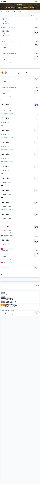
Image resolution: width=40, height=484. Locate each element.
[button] (20, 23)
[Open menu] (2, 1)
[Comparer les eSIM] (33, 1)
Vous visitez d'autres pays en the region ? (7, 310)
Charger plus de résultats (20, 279)
